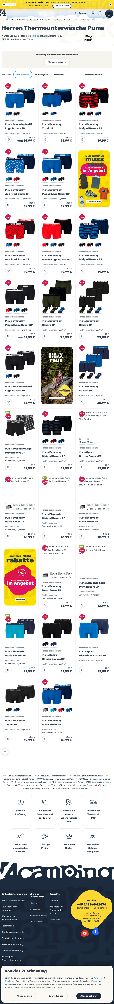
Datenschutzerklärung (12, 950)
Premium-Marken (69, 846)
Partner (96, 978)
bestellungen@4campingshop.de (93, 908)
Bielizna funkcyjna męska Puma (69, 782)
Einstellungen (56, 996)
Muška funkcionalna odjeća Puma (31, 782)
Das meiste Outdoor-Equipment (93, 848)
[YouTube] (85, 933)
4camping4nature (38, 915)
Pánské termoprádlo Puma (19, 776)
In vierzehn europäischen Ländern (20, 848)
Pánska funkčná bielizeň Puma (53, 776)
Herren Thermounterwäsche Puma (73, 788)
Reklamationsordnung (12, 944)
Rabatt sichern (62, 6)
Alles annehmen (88, 996)
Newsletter (55, 919)
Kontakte (54, 900)
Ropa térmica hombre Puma (32, 785)
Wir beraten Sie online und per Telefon (45, 814)
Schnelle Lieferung (20, 812)
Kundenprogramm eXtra (13, 932)
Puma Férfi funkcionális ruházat (89, 776)
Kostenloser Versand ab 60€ (93, 814)
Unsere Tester (36, 921)
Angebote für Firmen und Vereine (56, 910)
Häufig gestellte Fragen (13, 900)
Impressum (35, 909)
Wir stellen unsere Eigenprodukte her (69, 816)
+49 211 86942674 (91, 904)
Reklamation (8, 926)
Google (8, 981)
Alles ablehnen (24, 996)
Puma (35, 36)
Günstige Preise (45, 846)
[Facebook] (95, 931)
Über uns (34, 903)
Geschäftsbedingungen (13, 938)
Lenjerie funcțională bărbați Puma (19, 779)
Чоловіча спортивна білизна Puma (58, 779)
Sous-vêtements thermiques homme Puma (73, 785)
